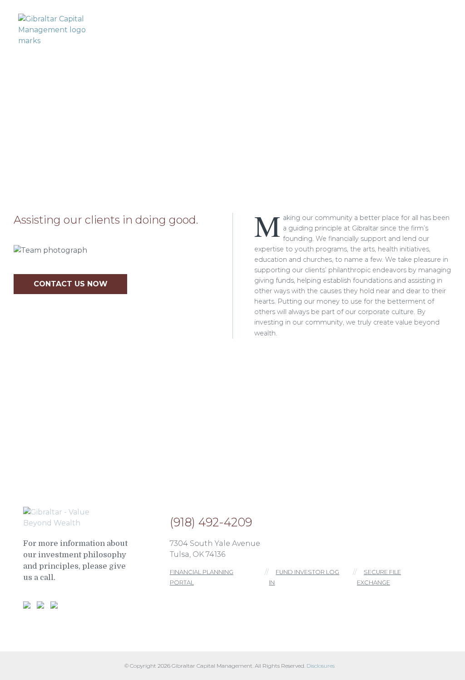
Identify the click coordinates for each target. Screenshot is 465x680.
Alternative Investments (351, 28)
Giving (276, 28)
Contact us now (71, 284)
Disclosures (321, 665)
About (188, 28)
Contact (431, 28)
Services (232, 28)
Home (151, 28)
